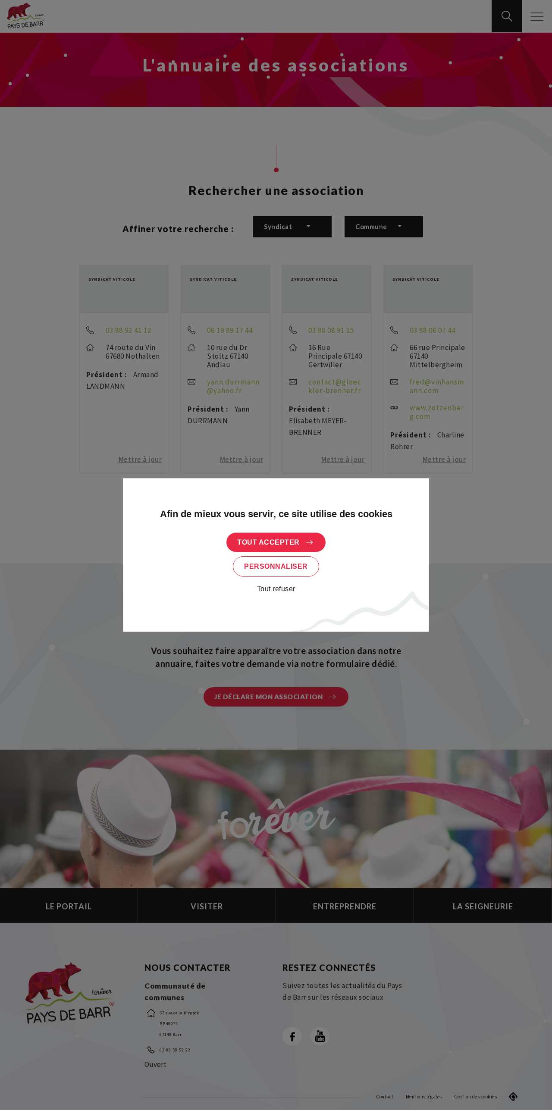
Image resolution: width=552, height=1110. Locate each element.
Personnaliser (276, 566)
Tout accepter (268, 542)
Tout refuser (276, 588)
